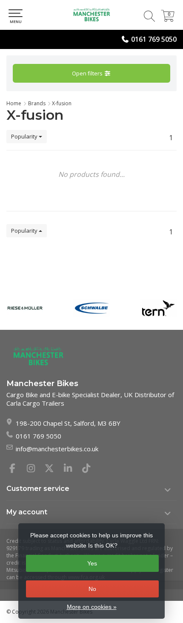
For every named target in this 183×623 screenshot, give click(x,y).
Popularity (25, 136)
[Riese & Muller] (24, 308)
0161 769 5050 (154, 39)
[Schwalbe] (91, 308)
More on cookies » (92, 606)
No (92, 589)
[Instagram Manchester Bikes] (34, 469)
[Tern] (158, 308)
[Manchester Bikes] (91, 14)
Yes (92, 563)
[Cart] (167, 19)
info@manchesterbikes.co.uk (57, 448)
